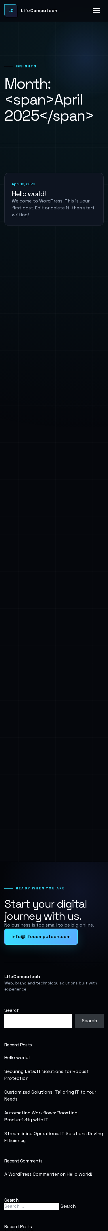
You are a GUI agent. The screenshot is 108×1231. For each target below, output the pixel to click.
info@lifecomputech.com (41, 936)
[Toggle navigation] (96, 11)
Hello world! (29, 193)
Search (12, 1010)
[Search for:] (32, 1206)
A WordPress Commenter (31, 1174)
